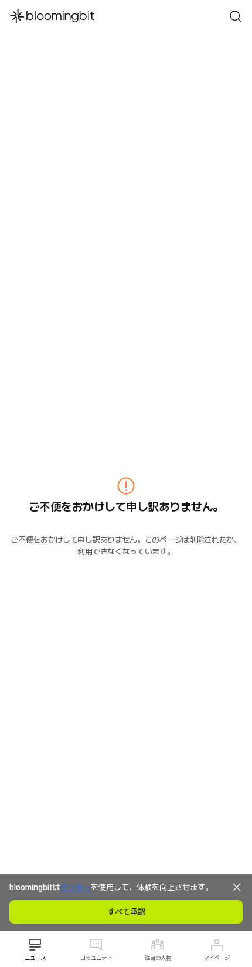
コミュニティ (96, 957)
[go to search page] (236, 16)
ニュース (35, 957)
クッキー (75, 887)
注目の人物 (158, 957)
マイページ (216, 957)
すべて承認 (126, 912)
